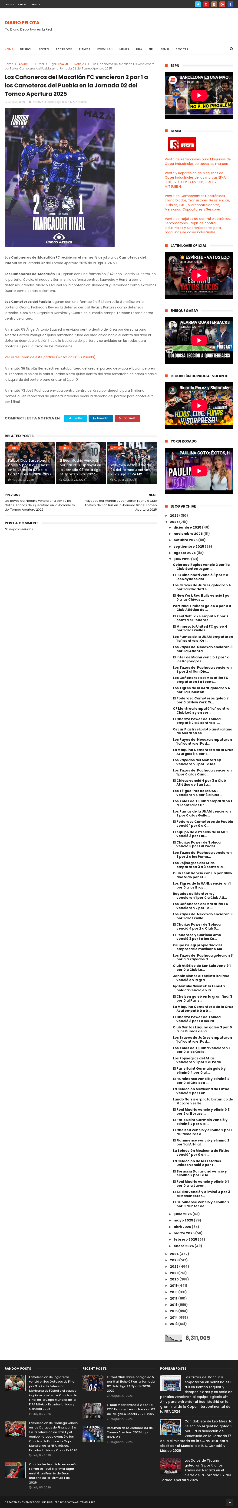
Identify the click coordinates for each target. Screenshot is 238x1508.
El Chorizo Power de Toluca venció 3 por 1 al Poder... (197, 844)
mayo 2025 (184, 1220)
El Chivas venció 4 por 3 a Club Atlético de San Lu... (199, 782)
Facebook (64, 49)
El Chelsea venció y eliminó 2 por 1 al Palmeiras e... (202, 1132)
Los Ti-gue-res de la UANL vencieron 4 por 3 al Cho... (197, 793)
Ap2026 (116, 448)
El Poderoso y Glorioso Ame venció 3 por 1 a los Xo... (197, 937)
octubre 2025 (186, 540)
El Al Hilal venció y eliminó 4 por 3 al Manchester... (201, 1194)
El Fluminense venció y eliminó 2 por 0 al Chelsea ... (201, 1080)
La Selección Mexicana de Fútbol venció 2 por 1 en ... (201, 1091)
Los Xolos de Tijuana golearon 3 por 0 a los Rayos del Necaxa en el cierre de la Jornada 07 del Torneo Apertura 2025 (195, 1470)
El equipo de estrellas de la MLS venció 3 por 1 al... (200, 834)
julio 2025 (182, 559)
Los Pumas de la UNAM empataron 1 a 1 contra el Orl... (203, 638)
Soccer (182, 49)
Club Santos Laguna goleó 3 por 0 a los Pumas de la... (202, 1029)
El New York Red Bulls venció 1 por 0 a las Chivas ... (202, 597)
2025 (174, 521)
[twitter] (198, 4)
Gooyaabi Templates (79, 1502)
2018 (174, 1292)
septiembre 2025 (189, 546)
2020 (174, 1279)
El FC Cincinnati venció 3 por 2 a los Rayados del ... (200, 577)
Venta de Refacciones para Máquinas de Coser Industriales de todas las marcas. (198, 161)
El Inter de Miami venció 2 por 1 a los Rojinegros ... (201, 659)
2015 (174, 1311)
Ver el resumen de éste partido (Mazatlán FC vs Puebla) (50, 357)
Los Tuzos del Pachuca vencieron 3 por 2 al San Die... (202, 669)
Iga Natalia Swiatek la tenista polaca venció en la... (199, 988)
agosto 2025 (185, 552)
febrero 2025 (186, 1239)
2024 (174, 1254)
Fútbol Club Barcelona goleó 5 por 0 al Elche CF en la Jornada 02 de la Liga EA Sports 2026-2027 (29, 467)
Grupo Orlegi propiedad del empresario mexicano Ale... (199, 947)
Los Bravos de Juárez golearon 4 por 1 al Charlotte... (202, 587)
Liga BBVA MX (59, 64)
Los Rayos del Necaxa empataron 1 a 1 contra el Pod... (202, 741)
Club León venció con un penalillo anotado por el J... (202, 875)
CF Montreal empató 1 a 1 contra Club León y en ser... (201, 710)
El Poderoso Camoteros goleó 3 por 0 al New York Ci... (200, 700)
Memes (124, 49)
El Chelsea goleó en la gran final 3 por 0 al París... (202, 998)
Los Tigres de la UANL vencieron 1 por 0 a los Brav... (202, 885)
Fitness (84, 49)
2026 (174, 515)
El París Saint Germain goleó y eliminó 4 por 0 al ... (199, 1070)
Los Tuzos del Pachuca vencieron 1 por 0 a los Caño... (202, 772)
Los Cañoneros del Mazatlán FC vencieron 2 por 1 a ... (200, 906)
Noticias (80, 64)
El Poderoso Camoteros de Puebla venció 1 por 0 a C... (203, 823)
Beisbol (26, 49)
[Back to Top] (229, 1502)
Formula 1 (105, 49)
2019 (174, 1285)
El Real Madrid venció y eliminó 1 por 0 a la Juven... (201, 1183)
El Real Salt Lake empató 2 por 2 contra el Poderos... (200, 618)
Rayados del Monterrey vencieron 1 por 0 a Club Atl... (200, 895)
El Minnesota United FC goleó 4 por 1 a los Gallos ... (200, 628)
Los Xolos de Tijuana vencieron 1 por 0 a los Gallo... (201, 1050)
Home (9, 49)
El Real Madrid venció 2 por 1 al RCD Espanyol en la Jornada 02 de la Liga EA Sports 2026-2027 (80, 467)
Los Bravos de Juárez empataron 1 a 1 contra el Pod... (202, 1039)
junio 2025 (183, 1214)
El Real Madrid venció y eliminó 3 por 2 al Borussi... (201, 1111)
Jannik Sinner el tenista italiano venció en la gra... (201, 978)
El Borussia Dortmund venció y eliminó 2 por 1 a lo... (200, 1173)
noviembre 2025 (188, 533)
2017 (174, 1298)
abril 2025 (183, 1226)
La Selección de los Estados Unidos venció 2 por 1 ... (197, 1163)
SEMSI (22, 4)
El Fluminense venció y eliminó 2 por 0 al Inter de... (201, 1204)
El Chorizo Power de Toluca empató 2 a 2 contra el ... (197, 721)
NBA (139, 49)
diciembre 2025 (188, 527)
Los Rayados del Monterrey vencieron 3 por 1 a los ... (197, 762)
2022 (174, 1266)
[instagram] (214, 4)
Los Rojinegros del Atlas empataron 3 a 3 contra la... (199, 865)
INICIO (9, 4)
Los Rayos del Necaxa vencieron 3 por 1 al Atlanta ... (202, 649)
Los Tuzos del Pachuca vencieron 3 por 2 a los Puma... (202, 854)
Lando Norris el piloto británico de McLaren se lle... (203, 1101)
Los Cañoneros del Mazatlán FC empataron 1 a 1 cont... (200, 679)
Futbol (39, 64)
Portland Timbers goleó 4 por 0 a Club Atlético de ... (202, 608)
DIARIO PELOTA (22, 22)
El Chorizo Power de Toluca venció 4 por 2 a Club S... (197, 926)
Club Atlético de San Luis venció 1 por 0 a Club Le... (202, 967)
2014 (174, 1317)
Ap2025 (24, 64)
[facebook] (230, 4)
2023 (174, 1260)
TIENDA (35, 4)
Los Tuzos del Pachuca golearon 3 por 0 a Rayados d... (203, 957)
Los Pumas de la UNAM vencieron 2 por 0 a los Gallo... (202, 813)
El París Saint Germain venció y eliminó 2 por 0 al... (200, 1121)
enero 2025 (184, 1246)
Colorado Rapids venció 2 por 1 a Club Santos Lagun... (201, 566)
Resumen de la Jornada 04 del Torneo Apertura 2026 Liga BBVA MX (130, 470)
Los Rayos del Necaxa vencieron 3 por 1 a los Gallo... (202, 916)
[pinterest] (206, 4)
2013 (174, 1323)
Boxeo (44, 49)
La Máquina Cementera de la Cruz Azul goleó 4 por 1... (203, 751)
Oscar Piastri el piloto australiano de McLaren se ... (202, 731)
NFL (151, 49)
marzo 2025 (184, 1233)
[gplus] (222, 4)
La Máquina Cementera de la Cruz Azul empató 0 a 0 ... (203, 1008)
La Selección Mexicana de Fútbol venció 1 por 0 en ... (201, 1152)
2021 (174, 1273)
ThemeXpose (31, 1502)
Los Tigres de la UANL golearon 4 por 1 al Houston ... (201, 690)
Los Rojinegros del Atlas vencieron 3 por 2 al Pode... (198, 1060)
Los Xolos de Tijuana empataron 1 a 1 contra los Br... (202, 803)
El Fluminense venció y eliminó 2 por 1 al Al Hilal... (201, 1142)
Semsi (165, 49)
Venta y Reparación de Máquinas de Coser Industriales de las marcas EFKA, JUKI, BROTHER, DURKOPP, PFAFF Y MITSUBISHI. (195, 180)
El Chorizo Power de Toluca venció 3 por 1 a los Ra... (197, 1019)
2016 (174, 1304)
